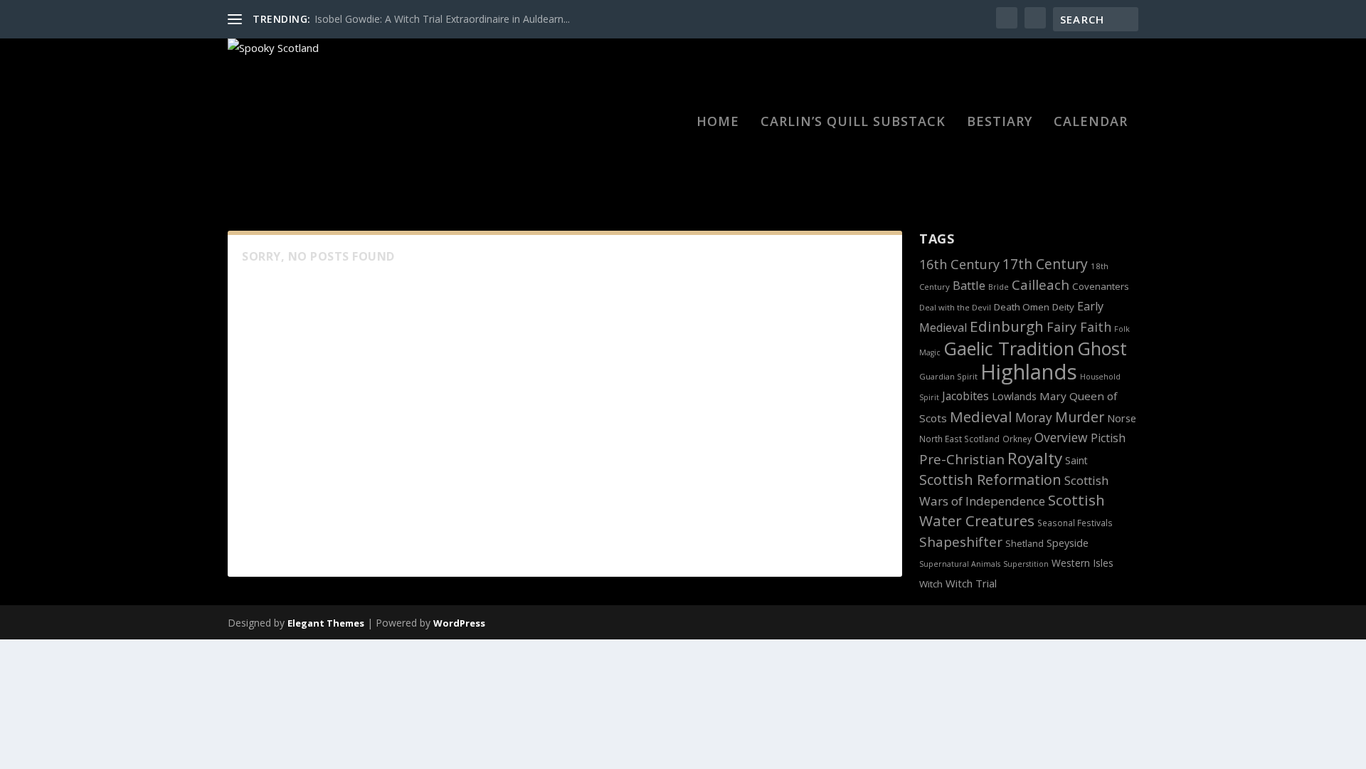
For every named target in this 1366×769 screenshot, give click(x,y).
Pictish (1108, 438)
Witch (931, 583)
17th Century (1045, 263)
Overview (1061, 437)
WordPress (459, 623)
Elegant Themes (325, 623)
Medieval (981, 417)
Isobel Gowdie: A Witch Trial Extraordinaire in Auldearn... (442, 19)
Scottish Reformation (990, 479)
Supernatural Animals (959, 564)
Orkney (1017, 438)
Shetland (1024, 544)
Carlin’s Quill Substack (853, 122)
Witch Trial (971, 583)
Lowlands (1014, 396)
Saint (1076, 460)
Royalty (1034, 458)
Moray (1033, 417)
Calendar (1091, 122)
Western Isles (1082, 563)
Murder (1079, 417)
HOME (718, 122)
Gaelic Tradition (1008, 348)
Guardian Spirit (948, 376)
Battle (969, 285)
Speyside (1068, 543)
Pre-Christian (962, 459)
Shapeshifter (960, 542)
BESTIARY (999, 122)
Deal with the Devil (955, 307)
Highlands (1028, 371)
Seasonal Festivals (1075, 522)
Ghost (1102, 348)
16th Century (959, 264)
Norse (1121, 418)
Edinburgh (1007, 326)
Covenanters (1100, 286)
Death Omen (1021, 306)
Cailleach (1040, 285)
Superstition (1026, 564)
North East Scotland (959, 438)
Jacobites (965, 396)
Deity (1063, 306)
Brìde (998, 287)
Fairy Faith (1079, 326)
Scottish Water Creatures (1012, 510)
